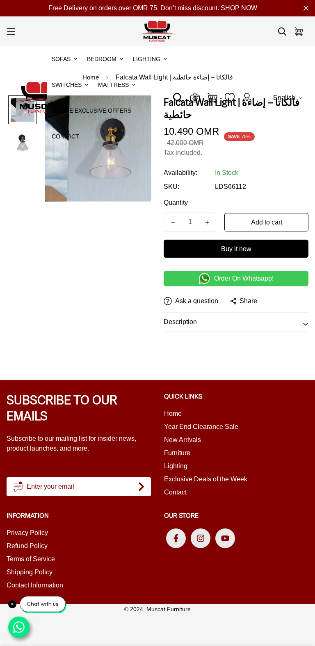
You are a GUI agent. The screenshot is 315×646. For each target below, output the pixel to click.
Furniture (177, 452)
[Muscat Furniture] (157, 31)
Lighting (146, 59)
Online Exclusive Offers (91, 110)
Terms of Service (31, 558)
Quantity (176, 202)
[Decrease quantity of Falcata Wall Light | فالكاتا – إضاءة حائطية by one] (173, 222)
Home (173, 413)
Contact (65, 136)
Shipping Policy (29, 572)
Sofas (61, 59)
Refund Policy (27, 545)
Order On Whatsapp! (244, 278)
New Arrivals (182, 439)
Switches (67, 85)
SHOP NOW (239, 8)
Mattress (113, 85)
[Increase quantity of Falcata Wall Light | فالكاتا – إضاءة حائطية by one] (207, 222)
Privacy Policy (27, 532)
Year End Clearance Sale (201, 426)
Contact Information (35, 585)
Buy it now (236, 248)
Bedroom (101, 59)
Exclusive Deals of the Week (205, 479)
